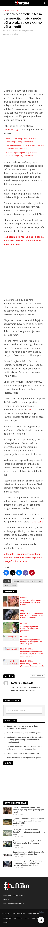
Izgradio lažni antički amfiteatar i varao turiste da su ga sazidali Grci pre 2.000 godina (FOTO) (28, 821)
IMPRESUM (18, 918)
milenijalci (31, 581)
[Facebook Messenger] (19, 573)
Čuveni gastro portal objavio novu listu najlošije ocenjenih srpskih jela (28, 853)
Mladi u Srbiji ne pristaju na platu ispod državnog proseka (32, 665)
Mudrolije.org (10, 129)
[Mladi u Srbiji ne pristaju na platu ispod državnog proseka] (11, 662)
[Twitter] (13, 573)
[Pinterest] (32, 573)
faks (30, 409)
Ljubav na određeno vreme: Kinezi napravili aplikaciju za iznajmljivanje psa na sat (28, 810)
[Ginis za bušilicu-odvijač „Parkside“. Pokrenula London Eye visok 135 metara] (7, 844)
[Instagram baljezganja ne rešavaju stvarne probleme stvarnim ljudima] (11, 638)
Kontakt (35, 918)
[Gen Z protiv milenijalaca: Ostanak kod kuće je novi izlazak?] (11, 601)
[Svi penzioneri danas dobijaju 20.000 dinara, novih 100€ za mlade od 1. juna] (11, 648)
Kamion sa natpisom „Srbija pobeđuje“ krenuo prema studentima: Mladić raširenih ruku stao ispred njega (28, 863)
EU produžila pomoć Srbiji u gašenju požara (23, 753)
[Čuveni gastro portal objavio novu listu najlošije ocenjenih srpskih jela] (7, 855)
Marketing (7, 918)
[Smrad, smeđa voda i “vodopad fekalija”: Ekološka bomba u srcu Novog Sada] (7, 833)
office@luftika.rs (18, 904)
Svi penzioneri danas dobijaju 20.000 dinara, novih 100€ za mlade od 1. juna (31, 654)
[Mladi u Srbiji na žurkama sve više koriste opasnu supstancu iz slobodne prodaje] (11, 614)
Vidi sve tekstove (37, 676)
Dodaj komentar (27, 31)
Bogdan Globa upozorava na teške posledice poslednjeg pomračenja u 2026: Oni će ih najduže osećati (25, 739)
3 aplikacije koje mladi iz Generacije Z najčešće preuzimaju (29, 629)
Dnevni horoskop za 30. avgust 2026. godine (24, 733)
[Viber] (25, 573)
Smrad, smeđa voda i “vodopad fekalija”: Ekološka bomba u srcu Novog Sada (29, 832)
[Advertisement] (24, 63)
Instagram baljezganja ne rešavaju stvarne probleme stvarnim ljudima (31, 642)
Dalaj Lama (37, 521)
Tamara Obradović (11, 34)
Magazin (14, 10)
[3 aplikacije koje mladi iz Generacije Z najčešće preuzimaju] (11, 627)
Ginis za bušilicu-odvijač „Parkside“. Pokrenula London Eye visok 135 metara (27, 843)
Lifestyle (6, 10)
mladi (39, 581)
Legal (27, 918)
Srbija (22, 611)
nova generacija (10, 585)
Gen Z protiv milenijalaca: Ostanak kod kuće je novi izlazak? (30, 602)
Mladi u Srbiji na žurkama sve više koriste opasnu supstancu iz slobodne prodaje (32, 615)
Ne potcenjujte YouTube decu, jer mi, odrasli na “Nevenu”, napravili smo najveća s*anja (23, 240)
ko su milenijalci (18, 581)
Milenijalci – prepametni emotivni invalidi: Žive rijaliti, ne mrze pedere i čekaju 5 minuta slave (23, 557)
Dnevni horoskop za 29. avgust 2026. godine (24, 758)
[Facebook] (6, 573)
